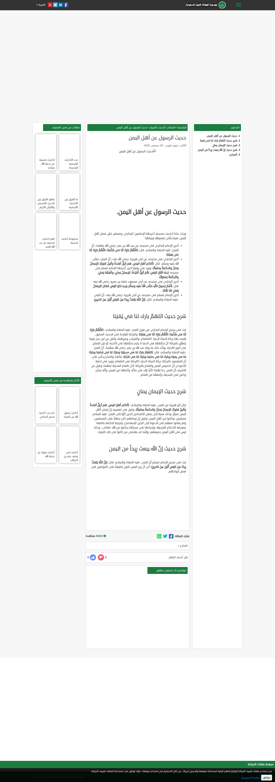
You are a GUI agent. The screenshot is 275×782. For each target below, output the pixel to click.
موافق (266, 777)
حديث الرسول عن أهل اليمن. (221, 136)
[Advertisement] (137, 38)
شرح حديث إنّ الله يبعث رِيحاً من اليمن (217, 150)
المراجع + (183, 546)
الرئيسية (182, 127)
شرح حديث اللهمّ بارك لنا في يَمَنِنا (218, 140)
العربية (41, 5)
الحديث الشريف (157, 127)
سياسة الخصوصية (250, 778)
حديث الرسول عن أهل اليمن (132, 127)
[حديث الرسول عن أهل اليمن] (171, 536)
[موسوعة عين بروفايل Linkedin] (60, 5)
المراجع (233, 154)
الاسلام (171, 127)
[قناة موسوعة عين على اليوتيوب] (50, 5)
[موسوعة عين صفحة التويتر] (55, 5)
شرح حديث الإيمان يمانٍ (225, 145)
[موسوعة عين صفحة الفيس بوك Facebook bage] (66, 5)
